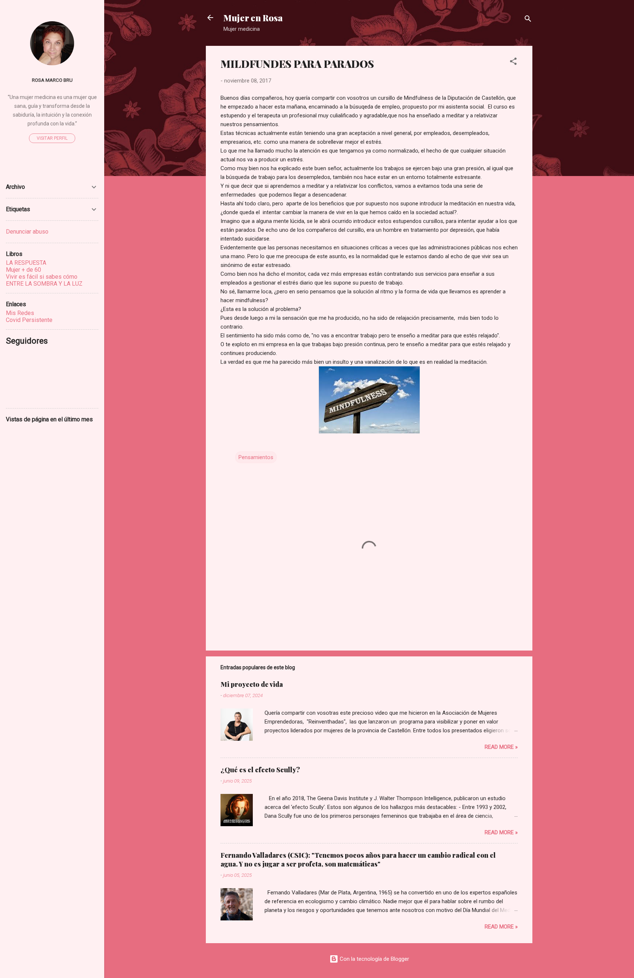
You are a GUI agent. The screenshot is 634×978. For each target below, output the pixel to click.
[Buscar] (528, 20)
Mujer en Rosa (253, 17)
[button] (513, 62)
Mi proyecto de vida (252, 684)
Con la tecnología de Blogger (373, 959)
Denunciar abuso (27, 231)
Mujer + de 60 (23, 269)
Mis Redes (20, 312)
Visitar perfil (52, 138)
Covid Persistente (29, 319)
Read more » (501, 747)
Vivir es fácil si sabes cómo (41, 276)
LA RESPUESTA (26, 262)
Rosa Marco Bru (52, 80)
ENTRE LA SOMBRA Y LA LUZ (44, 283)
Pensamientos (255, 457)
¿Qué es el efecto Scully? (260, 769)
